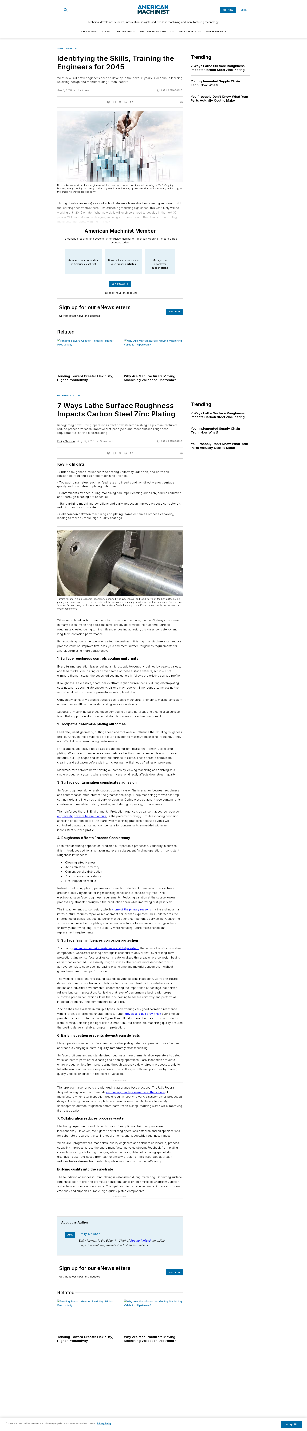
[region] (153, 1424)
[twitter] (120, 102)
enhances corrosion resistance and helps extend (106, 948)
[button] (59, 10)
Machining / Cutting (69, 395)
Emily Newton (66, 441)
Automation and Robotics (157, 31)
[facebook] (108, 102)
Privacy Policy (104, 1423)
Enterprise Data (216, 31)
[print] (181, 102)
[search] (65, 10)
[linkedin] (114, 102)
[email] (131, 102)
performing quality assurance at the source (135, 1092)
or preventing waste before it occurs (81, 816)
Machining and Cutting (95, 31)
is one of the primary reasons (131, 909)
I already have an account (120, 292)
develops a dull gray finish (143, 1013)
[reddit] (125, 102)
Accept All (291, 1424)
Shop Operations (190, 31)
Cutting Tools (125, 31)
